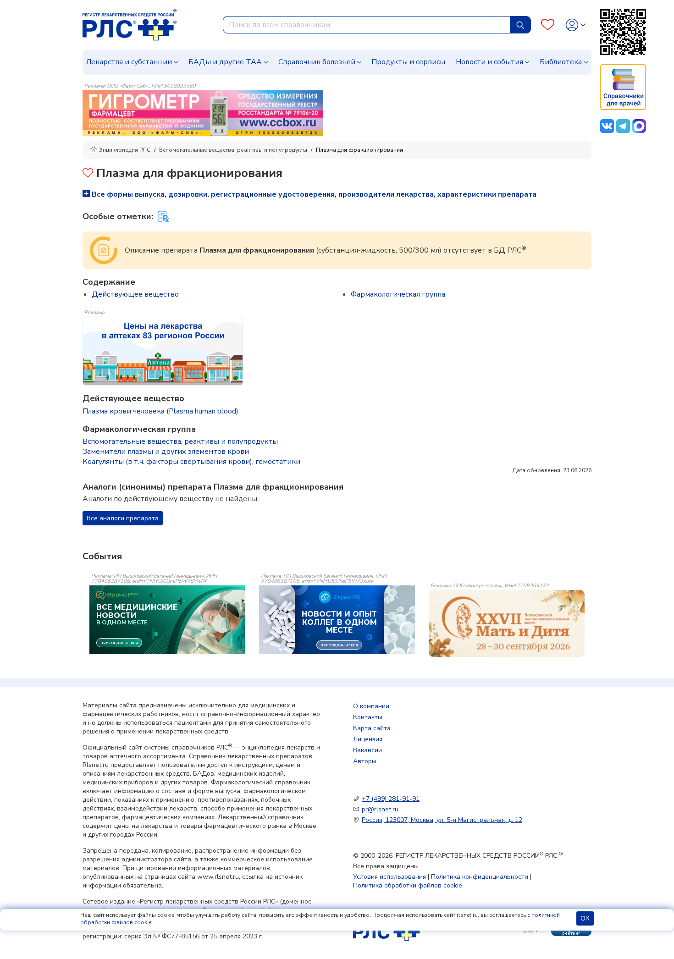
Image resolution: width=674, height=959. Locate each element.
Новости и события (489, 62)
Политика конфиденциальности (479, 876)
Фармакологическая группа (398, 294)
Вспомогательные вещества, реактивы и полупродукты (233, 150)
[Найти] (520, 24)
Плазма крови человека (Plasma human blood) (160, 411)
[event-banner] (507, 623)
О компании (371, 706)
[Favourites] (548, 25)
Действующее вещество (135, 294)
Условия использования (389, 876)
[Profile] (575, 25)
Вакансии (367, 750)
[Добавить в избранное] (88, 174)
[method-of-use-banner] (203, 113)
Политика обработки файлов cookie (407, 885)
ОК (585, 918)
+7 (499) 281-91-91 (391, 798)
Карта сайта (372, 728)
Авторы (364, 761)
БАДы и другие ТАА (225, 62)
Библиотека (561, 62)
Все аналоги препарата (123, 518)
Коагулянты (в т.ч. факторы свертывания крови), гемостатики (191, 462)
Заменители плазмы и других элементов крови (166, 451)
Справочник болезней (316, 62)
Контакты (367, 717)
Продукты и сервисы (408, 62)
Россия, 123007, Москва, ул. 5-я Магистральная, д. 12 (442, 820)
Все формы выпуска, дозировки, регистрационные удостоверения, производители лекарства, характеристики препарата (313, 194)
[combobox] (366, 24)
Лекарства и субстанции (129, 62)
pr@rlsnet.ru (380, 809)
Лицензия (367, 739)
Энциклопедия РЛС (124, 150)
